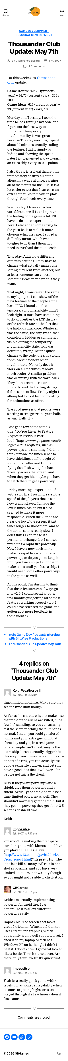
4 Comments (36, 66)
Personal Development (34, 34)
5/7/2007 (55, 60)
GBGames (22, 1053)
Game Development (34, 30)
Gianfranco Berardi (28, 60)
